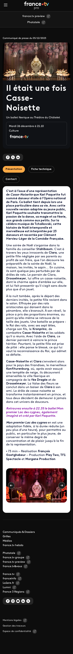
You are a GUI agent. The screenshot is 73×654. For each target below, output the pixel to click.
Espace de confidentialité (17, 631)
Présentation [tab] (14, 169)
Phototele (33, 22)
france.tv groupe (13, 557)
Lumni (7, 587)
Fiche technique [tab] (41, 169)
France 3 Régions (13, 592)
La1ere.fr (8, 583)
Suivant (61, 485)
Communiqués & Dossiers (19, 532)
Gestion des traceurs (14, 626)
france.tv (8, 574)
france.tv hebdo (13, 545)
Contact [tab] (11, 179)
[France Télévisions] (36, 6)
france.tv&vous (12, 566)
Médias (7, 541)
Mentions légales (12, 620)
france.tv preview (33, 16)
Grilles (7, 536)
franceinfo (9, 578)
